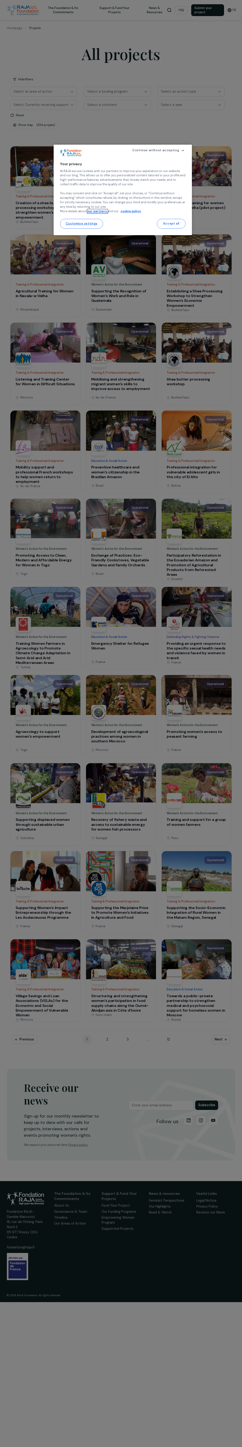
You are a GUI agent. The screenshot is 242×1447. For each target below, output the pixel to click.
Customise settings (82, 223)
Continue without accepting (155, 150)
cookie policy (131, 211)
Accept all (171, 223)
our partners (97, 211)
